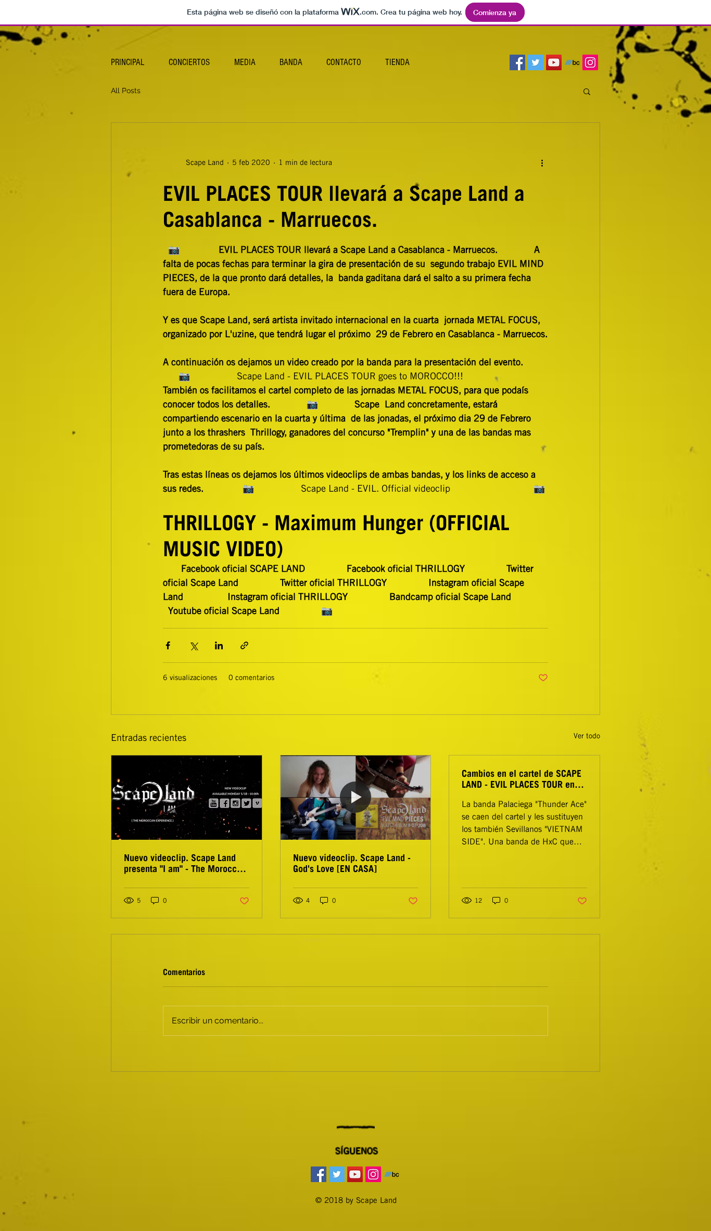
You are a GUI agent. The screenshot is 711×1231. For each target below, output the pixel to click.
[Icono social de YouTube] (554, 62)
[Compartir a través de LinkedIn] (219, 645)
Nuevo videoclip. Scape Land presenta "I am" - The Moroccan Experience (185, 863)
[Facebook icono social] (517, 62)
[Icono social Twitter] (535, 62)
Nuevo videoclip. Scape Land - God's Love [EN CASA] (352, 863)
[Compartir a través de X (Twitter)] (193, 645)
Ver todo (587, 736)
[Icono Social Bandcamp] (572, 62)
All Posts (126, 90)
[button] (587, 91)
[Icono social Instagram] (590, 62)
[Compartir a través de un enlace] (244, 645)
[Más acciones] (542, 162)
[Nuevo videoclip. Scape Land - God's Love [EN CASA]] (356, 797)
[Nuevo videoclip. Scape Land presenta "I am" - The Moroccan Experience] (186, 797)
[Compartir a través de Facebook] (168, 645)
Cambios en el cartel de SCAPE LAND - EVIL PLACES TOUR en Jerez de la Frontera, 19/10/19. (522, 779)
